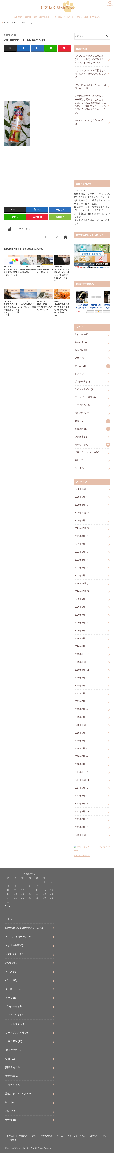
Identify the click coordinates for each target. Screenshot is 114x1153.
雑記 (86, 17)
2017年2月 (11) (82, 819)
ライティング (14, 1015)
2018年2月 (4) (81, 756)
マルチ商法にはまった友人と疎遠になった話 (90, 86)
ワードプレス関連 (85, 397)
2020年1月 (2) (81, 646)
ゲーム (53, 17)
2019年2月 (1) (81, 717)
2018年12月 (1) (82, 725)
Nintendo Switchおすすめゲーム (24, 928)
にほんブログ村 (82, 855)
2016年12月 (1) (82, 835)
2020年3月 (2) (81, 630)
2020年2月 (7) (81, 638)
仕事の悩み (18, 17)
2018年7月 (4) (81, 748)
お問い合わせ (95, 17)
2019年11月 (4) (82, 654)
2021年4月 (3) (81, 560)
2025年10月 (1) (82, 489)
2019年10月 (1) (82, 662)
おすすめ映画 (44, 17)
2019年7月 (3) (81, 685)
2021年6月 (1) (81, 552)
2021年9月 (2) (81, 536)
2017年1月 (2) (81, 827)
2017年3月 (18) (82, 811)
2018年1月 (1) (81, 764)
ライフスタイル (84, 389)
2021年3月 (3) (81, 567)
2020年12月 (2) (82, 583)
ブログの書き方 (84, 381)
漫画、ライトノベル (65, 17)
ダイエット (13, 989)
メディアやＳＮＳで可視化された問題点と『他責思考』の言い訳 (90, 73)
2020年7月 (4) (81, 615)
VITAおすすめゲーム (18, 936)
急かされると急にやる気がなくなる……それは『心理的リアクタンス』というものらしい (90, 59)
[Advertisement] (37, 76)
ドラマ (80, 373)
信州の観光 (82, 413)
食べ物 (80, 468)
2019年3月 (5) (81, 709)
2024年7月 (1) (81, 520)
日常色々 (79, 17)
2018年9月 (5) (81, 733)
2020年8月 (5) (81, 607)
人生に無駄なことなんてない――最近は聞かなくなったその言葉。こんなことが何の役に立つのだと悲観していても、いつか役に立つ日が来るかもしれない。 (90, 104)
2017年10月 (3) (82, 780)
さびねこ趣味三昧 (26, 1148)
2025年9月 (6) (81, 497)
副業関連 (28, 17)
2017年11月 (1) (82, 772)
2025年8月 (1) (81, 505)
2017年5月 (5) (81, 796)
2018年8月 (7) (81, 741)
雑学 (9, 1102)
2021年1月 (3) (81, 575)
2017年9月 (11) (82, 788)
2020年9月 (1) (81, 599)
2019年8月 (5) (81, 677)
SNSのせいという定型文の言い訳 (90, 122)
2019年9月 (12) (82, 670)
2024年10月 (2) (82, 512)
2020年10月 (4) (82, 591)
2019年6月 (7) (81, 693)
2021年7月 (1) (81, 544)
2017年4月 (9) (81, 803)
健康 (35, 17)
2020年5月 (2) (81, 622)
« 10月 (8, 905)
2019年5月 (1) (81, 701)
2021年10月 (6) (82, 528)
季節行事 (81, 436)
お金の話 (81, 350)
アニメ (80, 358)
